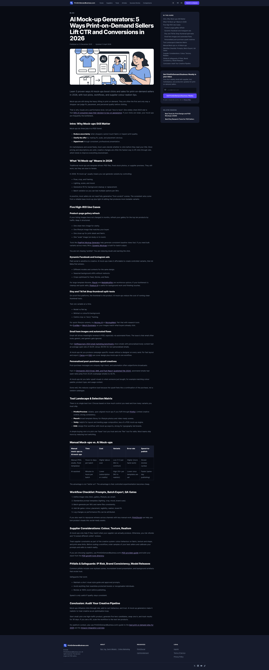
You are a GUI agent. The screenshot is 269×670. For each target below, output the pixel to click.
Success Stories (135, 3)
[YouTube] (201, 666)
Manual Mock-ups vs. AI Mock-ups (175, 45)
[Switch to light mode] (173, 3)
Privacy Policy (187, 99)
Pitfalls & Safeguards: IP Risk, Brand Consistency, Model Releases (175, 59)
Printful (132, 412)
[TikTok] (205, 666)
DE (178, 3)
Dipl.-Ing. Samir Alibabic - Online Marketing (115, 649)
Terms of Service (179, 653)
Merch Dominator (89, 325)
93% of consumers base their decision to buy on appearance (97, 113)
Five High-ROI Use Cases (171, 25)
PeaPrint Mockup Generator (89, 242)
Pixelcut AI (94, 285)
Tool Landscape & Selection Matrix (175, 42)
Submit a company (192, 3)
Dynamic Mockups (99, 245)
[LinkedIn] (198, 666)
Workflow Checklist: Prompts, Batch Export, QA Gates (179, 49)
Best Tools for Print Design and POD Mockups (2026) (178, 115)
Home (102, 3)
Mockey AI (98, 322)
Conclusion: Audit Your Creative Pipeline (177, 63)
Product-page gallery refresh (174, 28)
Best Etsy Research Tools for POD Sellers (179, 119)
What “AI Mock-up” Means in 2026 (175, 22)
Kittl (90, 355)
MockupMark (110, 322)
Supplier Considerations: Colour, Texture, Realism (177, 54)
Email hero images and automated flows (178, 36)
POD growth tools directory (93, 556)
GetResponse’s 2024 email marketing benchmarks (94, 344)
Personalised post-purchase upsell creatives (179, 39)
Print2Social (137, 517)
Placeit (95, 282)
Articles (124, 3)
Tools (117, 3)
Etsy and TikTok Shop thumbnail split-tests (179, 33)
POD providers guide (130, 553)
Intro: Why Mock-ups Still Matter (174, 19)
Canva (82, 355)
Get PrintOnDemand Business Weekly (180, 96)
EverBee (76, 325)
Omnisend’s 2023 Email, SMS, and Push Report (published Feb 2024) (103, 371)
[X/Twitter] (194, 666)
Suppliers (109, 3)
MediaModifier (107, 282)
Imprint (176, 649)
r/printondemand (143, 653)
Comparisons (147, 3)
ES (181, 3)
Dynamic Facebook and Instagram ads (177, 31)
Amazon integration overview (92, 628)
